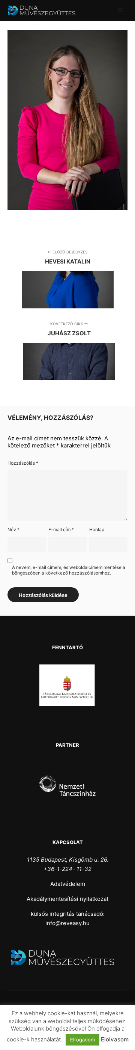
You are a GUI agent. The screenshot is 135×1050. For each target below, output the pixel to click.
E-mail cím (61, 529)
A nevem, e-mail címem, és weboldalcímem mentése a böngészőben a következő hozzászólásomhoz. (68, 570)
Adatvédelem (67, 883)
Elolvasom (115, 1039)
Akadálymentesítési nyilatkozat (67, 898)
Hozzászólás (23, 463)
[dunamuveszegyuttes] (45, 10)
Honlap (96, 529)
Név (14, 529)
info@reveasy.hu (67, 923)
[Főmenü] (121, 10)
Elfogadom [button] (82, 1040)
